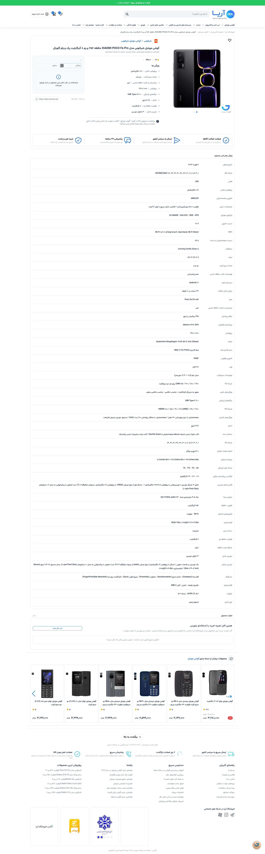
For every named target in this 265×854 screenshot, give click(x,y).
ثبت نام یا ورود (38, 14)
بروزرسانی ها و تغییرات (225, 797)
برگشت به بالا (130, 737)
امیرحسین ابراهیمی (116, 850)
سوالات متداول (228, 792)
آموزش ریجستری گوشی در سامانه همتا (168, 770)
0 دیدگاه (148, 60)
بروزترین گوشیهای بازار (175, 774)
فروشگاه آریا (229, 32)
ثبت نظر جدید (57, 628)
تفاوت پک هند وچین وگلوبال (121, 774)
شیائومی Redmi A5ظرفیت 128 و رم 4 (66, 779)
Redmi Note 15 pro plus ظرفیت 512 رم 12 (64, 783)
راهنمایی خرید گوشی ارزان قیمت (119, 792)
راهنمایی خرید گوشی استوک (121, 797)
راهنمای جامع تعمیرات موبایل (121, 779)
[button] (196, 112)
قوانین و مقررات (228, 774)
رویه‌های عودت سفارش (225, 783)
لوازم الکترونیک (216, 32)
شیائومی (148, 41)
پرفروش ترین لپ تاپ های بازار (171, 797)
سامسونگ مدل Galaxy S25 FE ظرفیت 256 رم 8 (62, 774)
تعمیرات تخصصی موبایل (122, 783)
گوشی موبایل (203, 32)
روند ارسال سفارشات (226, 788)
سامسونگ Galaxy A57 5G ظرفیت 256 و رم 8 (63, 788)
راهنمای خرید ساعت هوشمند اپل (119, 788)
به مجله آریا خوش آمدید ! (173, 779)
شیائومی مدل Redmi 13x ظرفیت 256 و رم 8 (63, 792)
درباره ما (231, 770)
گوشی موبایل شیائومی (131, 41)
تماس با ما (76, 25)
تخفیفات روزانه (178, 792)
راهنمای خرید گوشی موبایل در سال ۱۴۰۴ (116, 770)
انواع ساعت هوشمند (175, 783)
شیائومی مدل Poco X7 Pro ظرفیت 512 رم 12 (63, 770)
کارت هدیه (100, 25)
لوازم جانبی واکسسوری (175, 788)
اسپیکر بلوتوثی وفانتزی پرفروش (171, 801)
